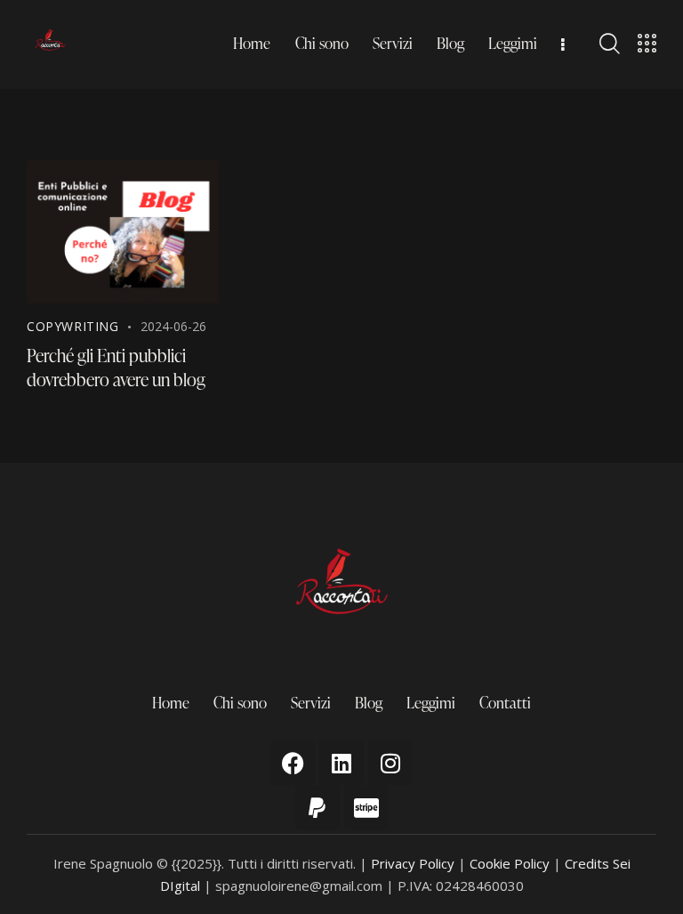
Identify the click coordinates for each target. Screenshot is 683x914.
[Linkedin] (341, 762)
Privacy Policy (412, 863)
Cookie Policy (510, 863)
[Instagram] (390, 762)
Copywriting (73, 326)
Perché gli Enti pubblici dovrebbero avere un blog (116, 368)
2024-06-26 (173, 326)
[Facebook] (292, 762)
